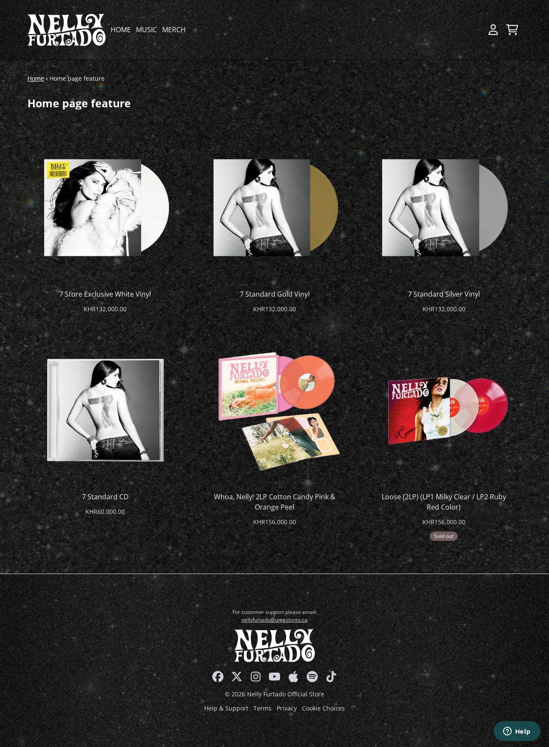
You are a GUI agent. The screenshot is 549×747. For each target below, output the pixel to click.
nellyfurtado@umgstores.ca (274, 619)
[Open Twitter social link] (236, 676)
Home (35, 78)
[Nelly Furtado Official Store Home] (66, 30)
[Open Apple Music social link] (293, 676)
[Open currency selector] (474, 29)
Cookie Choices (323, 708)
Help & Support (226, 708)
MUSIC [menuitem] (146, 29)
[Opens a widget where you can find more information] (516, 732)
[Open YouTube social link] (274, 676)
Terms (262, 708)
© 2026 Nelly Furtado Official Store (274, 694)
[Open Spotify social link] (312, 676)
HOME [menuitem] (121, 29)
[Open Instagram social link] (255, 676)
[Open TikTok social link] (331, 676)
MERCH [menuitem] (174, 29)
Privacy (287, 708)
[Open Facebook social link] (217, 676)
